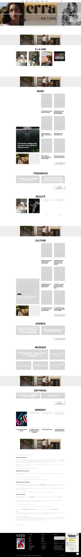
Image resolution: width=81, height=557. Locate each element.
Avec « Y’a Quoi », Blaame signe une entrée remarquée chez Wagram (57, 365)
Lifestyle (34, 67)
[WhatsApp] (56, 1)
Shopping (19, 141)
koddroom (32, 509)
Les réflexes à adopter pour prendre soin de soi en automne (21, 70)
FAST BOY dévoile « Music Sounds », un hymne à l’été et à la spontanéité (32, 354)
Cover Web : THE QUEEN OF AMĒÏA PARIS (64, 14)
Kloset (42, 154)
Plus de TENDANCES (59, 187)
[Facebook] (55, 1)
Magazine (21, 26)
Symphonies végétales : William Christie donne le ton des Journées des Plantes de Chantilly (28, 330)
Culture (32, 1)
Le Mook (30, 549)
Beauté (27, 1)
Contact (21, 555)
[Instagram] (54, 1)
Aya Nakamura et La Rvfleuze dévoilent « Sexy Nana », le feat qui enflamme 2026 (57, 354)
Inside (47, 1)
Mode (23, 1)
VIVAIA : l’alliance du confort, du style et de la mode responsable (46, 157)
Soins (22, 67)
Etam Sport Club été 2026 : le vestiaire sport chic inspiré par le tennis (53, 179)
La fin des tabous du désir (47, 429)
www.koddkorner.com (54, 509)
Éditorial (37, 1)
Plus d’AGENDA (59, 338)
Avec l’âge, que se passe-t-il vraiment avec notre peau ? (59, 218)
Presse (42, 539)
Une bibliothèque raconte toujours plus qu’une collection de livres (46, 285)
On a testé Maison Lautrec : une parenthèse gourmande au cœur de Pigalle (59, 309)
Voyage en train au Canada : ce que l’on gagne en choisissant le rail (46, 70)
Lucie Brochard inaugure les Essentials (28, 179)
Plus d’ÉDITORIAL (59, 403)
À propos (17, 555)
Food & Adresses (57, 282)
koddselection (25, 509)
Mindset (42, 1)
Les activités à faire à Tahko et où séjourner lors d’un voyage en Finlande (46, 309)
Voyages (46, 67)
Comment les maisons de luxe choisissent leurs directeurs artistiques (40, 14)
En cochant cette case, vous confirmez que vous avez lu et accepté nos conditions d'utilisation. (59, 543)
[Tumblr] (57, 1)
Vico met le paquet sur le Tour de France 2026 (53, 330)
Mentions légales (38, 555)
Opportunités (29, 555)
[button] (64, 1)
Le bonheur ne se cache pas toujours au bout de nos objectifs (34, 431)
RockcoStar (53, 395)
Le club (42, 540)
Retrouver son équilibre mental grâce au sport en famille (34, 70)
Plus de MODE (59, 163)
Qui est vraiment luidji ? (42, 484)
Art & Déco (43, 282)
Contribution (33, 555)
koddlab (29, 509)
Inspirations (43, 109)
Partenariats (43, 541)
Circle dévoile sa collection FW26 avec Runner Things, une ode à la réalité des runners (27, 145)
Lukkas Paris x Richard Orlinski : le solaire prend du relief (46, 135)
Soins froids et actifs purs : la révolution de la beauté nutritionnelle (47, 218)
